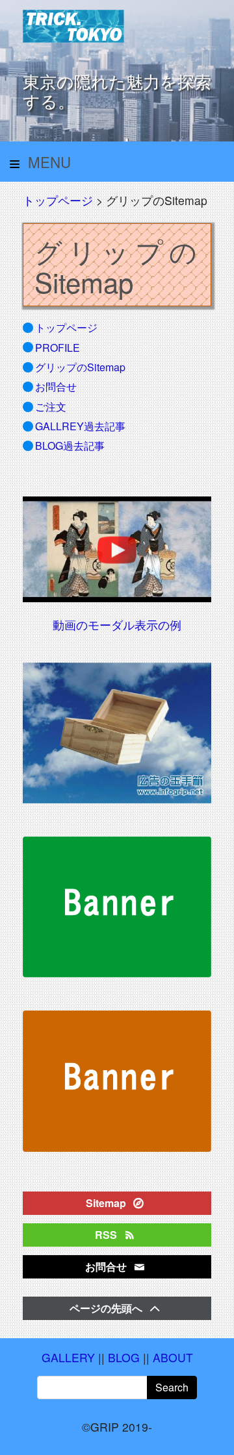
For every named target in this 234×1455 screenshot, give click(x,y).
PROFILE (57, 347)
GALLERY (68, 1357)
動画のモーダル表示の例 (117, 625)
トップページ (58, 200)
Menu (47, 161)
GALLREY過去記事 (80, 426)
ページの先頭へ (107, 1308)
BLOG (124, 1357)
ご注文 (50, 406)
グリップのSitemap (80, 367)
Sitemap (107, 1202)
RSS (107, 1234)
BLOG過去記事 (70, 445)
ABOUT (173, 1357)
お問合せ (56, 386)
